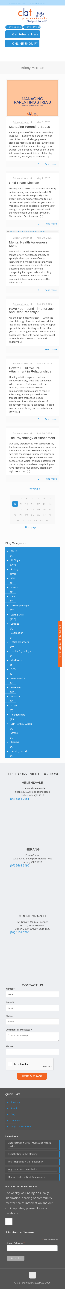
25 (32, 514)
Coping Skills (17, 614)
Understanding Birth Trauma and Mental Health (29, 1144)
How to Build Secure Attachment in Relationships (30, 369)
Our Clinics (16, 1120)
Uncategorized (19, 751)
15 (15, 509)
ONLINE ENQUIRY (25, 43)
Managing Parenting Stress (29, 126)
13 (44, 503)
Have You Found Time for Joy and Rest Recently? (31, 310)
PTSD (14, 705)
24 (26, 514)
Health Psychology (21, 650)
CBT (13, 596)
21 (50, 509)
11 (32, 503)
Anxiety (15, 569)
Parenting (16, 687)
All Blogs (15, 560)
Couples (15, 623)
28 (50, 514)
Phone (9, 1046)
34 (47, 520)
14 (50, 503)
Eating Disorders (20, 641)
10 (26, 503)
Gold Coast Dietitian (24, 183)
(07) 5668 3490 (19, 865)
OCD (13, 669)
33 (41, 520)
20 (44, 509)
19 (38, 509)
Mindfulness (17, 660)
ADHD (14, 550)
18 (32, 509)
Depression (17, 632)
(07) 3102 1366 (33, 27)
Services (15, 1102)
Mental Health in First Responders (26, 1176)
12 (38, 503)
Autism (14, 587)
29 (18, 520)
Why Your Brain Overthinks (22, 1169)
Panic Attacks (18, 678)
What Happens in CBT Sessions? (25, 1161)
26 (38, 514)
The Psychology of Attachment (32, 438)
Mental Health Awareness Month (28, 243)
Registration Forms (21, 1126)
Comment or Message (19, 1029)
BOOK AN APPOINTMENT (60, 642)
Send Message (32, 1076)
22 (15, 514)
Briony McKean (21, 122)
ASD (13, 578)
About (14, 1108)
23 (20, 514)
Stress (14, 732)
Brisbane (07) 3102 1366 (37, 3)
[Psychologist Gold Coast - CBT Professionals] (32, 15)
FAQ (13, 1114)
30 (23, 520)
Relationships (18, 714)
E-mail (10, 1002)
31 (29, 520)
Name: (10, 988)
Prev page (34, 488)
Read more (51, 164)
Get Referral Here (25, 34)
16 (20, 509)
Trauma (15, 741)
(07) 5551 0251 (15, 27)
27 (44, 514)
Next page (31, 527)
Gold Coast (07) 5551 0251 (17, 3)
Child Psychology (20, 605)
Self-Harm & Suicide (21, 723)
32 (35, 520)
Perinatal (15, 696)
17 (26, 509)
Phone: (9, 1015)
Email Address (16, 1243)
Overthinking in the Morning (23, 1153)
